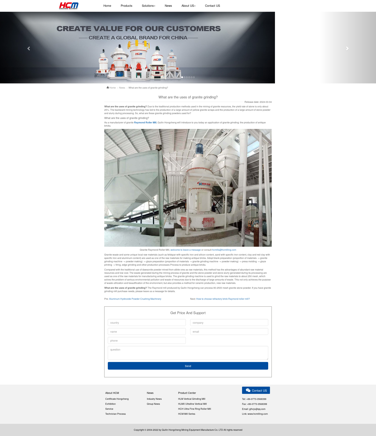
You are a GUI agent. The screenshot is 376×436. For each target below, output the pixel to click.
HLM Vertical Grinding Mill (191, 398)
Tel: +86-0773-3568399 (254, 399)
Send (188, 366)
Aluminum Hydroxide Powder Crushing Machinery (135, 298)
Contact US (212, 5)
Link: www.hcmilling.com (255, 413)
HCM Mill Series (186, 413)
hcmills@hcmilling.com (224, 249)
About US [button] (188, 5)
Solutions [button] (148, 5)
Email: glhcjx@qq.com (253, 409)
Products (126, 5)
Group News (153, 403)
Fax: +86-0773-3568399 (254, 404)
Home (107, 5)
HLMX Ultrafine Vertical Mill (192, 403)
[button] (28, 47)
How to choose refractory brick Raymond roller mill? (223, 298)
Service (109, 408)
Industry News (154, 398)
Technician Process (115, 413)
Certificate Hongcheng (117, 398)
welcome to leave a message (186, 249)
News (168, 5)
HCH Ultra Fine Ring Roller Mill (194, 408)
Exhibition (110, 403)
